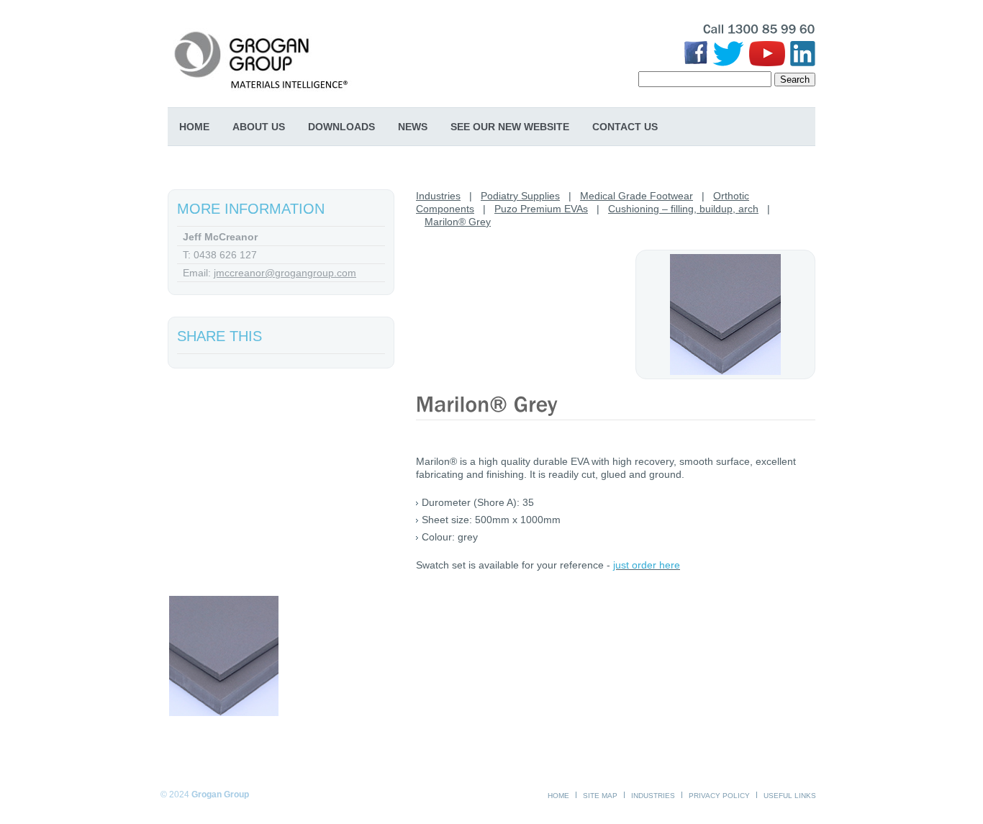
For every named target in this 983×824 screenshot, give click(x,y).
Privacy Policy (719, 796)
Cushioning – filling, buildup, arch (683, 208)
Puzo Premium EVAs (541, 208)
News (412, 126)
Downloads (341, 126)
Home (194, 126)
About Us (258, 126)
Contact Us (625, 126)
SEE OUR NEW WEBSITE (509, 126)
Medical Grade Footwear (636, 196)
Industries (438, 196)
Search (795, 79)
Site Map (600, 796)
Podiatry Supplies (520, 196)
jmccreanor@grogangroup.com (285, 273)
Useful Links (790, 796)
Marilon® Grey (458, 221)
